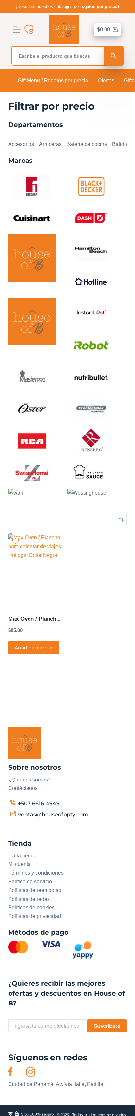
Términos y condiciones (36, 873)
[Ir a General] (32, 257)
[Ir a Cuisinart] (32, 218)
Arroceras (50, 144)
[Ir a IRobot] (91, 345)
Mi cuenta (19, 864)
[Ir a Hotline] (91, 281)
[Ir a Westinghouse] (87, 492)
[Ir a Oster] (32, 408)
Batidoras (123, 144)
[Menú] (17, 29)
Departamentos (26, 135)
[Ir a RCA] (32, 440)
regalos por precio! (99, 6)
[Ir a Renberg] (91, 440)
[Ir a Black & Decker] (91, 186)
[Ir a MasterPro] (32, 377)
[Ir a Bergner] (32, 186)
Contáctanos (23, 788)
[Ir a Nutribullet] (91, 377)
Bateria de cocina (87, 144)
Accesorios (21, 144)
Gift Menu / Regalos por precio (53, 80)
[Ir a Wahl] (16, 492)
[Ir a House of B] (32, 321)
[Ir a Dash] (91, 218)
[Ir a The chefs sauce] (91, 472)
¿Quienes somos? (29, 779)
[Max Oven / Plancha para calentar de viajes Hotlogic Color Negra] (35, 570)
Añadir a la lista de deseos (15, 541)
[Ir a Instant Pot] (91, 313)
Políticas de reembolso (34, 890)
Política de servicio (30, 881)
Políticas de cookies (31, 907)
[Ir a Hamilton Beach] (91, 250)
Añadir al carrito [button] (33, 648)
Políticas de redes (29, 899)
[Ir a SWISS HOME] (32, 472)
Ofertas (106, 80)
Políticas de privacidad (34, 916)
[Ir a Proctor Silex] (91, 408)
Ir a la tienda (22, 855)
